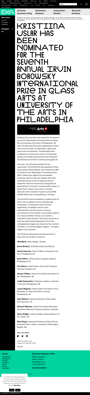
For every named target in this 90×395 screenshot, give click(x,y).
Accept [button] (11, 390)
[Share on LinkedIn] (27, 336)
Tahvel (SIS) (33, 1)
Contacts (76, 13)
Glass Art (4, 20)
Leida (32, 5)
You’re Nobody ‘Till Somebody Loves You (11, 393)
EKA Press (3, 3)
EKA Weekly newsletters (4, 23)
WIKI (40, 1)
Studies (57, 13)
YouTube (5, 368)
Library (46, 1)
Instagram (6, 358)
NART (35, 3)
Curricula (21, 10)
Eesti (81, 4)
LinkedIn (5, 362)
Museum (38, 5)
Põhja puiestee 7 (39, 357)
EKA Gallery (53, 1)
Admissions (40, 10)
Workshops (25, 1)
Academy (39, 13)
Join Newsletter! (39, 368)
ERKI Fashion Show (6, 5)
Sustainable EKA (24, 5)
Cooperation (59, 10)
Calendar (9, 1)
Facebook (6, 357)
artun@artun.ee (38, 362)
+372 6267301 (38, 364)
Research (76, 10)
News (2, 1)
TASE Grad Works (43, 3)
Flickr (4, 364)
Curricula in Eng (24, 13)
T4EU (44, 5)
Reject (17, 390)
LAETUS (15, 5)
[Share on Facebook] (18, 336)
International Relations (15, 3)
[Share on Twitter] (22, 336)
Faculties (16, 1)
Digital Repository (6, 7)
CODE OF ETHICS (27, 3)
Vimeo (4, 366)
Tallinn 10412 (38, 359)
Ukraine (50, 5)
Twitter (5, 360)
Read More (17, 385)
